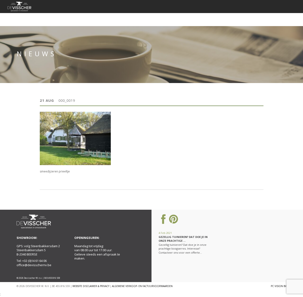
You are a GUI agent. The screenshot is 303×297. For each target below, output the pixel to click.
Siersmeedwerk (92, 19)
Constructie (153, 19)
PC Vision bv (278, 286)
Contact (272, 19)
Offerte (225, 19)
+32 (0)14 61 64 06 (34, 261)
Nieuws (206, 19)
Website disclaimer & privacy (90, 286)
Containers (126, 19)
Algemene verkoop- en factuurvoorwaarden (142, 286)
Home (45, 19)
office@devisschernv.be (34, 265)
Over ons (65, 19)
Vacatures (248, 19)
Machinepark (182, 19)
